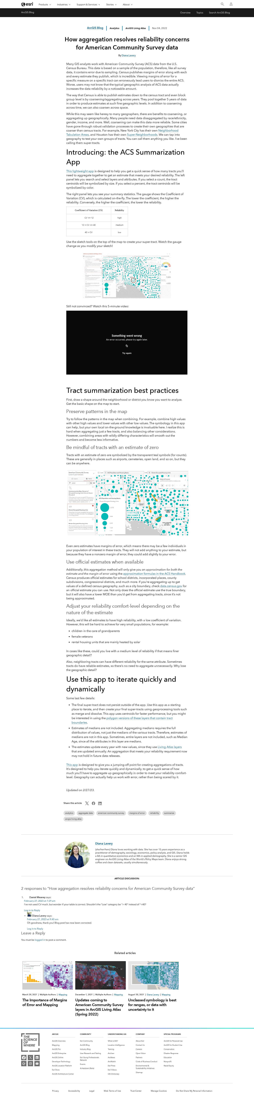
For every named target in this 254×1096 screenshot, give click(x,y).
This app (72, 764)
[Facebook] (23, 1057)
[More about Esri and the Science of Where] (30, 1043)
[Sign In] (231, 4)
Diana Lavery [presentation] (153, 994)
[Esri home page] (27, 4)
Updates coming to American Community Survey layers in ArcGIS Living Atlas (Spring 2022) (99, 1007)
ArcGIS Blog (27, 12)
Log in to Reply (32, 910)
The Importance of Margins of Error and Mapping (44, 1002)
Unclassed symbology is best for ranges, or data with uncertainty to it (152, 1005)
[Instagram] (30, 1063)
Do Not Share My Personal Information (194, 1091)
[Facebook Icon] (93, 804)
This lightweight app (80, 171)
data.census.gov (171, 586)
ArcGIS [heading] (55, 1034)
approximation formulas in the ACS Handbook (154, 573)
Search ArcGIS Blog (219, 12)
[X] (30, 1057)
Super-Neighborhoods (142, 134)
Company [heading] (140, 1034)
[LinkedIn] (37, 1057)
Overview (185, 12)
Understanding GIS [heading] (117, 1034)
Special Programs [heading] (172, 1034)
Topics (199, 12)
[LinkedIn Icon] (100, 804)
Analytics (114, 28)
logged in (40, 939)
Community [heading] (85, 1034)
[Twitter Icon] (87, 804)
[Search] (222, 4)
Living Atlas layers (170, 747)
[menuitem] (63, 1041)
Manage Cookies (159, 1091)
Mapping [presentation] (63, 994)
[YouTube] (37, 1063)
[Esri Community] (23, 1063)
